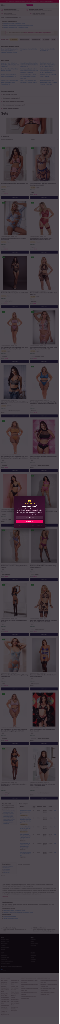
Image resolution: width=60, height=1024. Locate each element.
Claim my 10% (29, 521)
